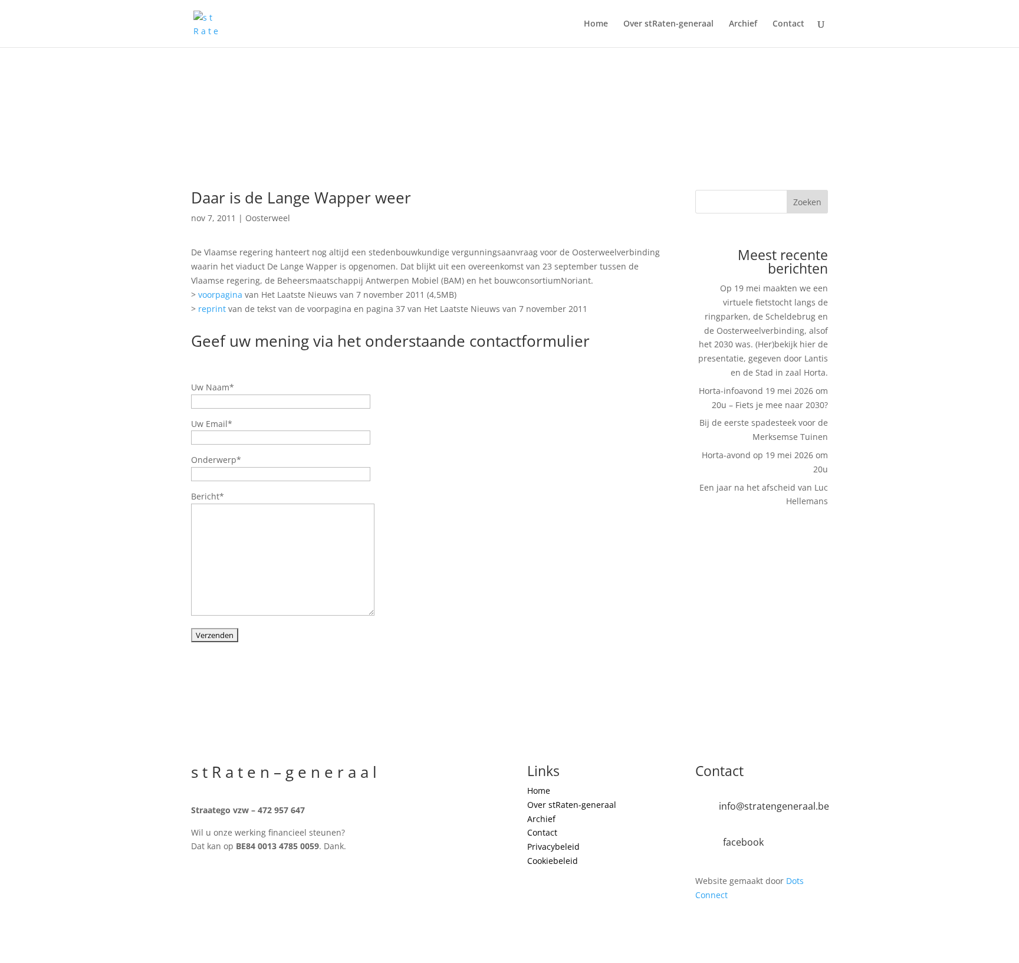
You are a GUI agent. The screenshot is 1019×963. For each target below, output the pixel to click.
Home (596, 24)
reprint (213, 308)
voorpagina (221, 294)
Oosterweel (267, 218)
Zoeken (807, 202)
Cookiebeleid (552, 860)
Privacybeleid (553, 846)
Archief (743, 24)
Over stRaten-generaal (668, 24)
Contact (788, 24)
